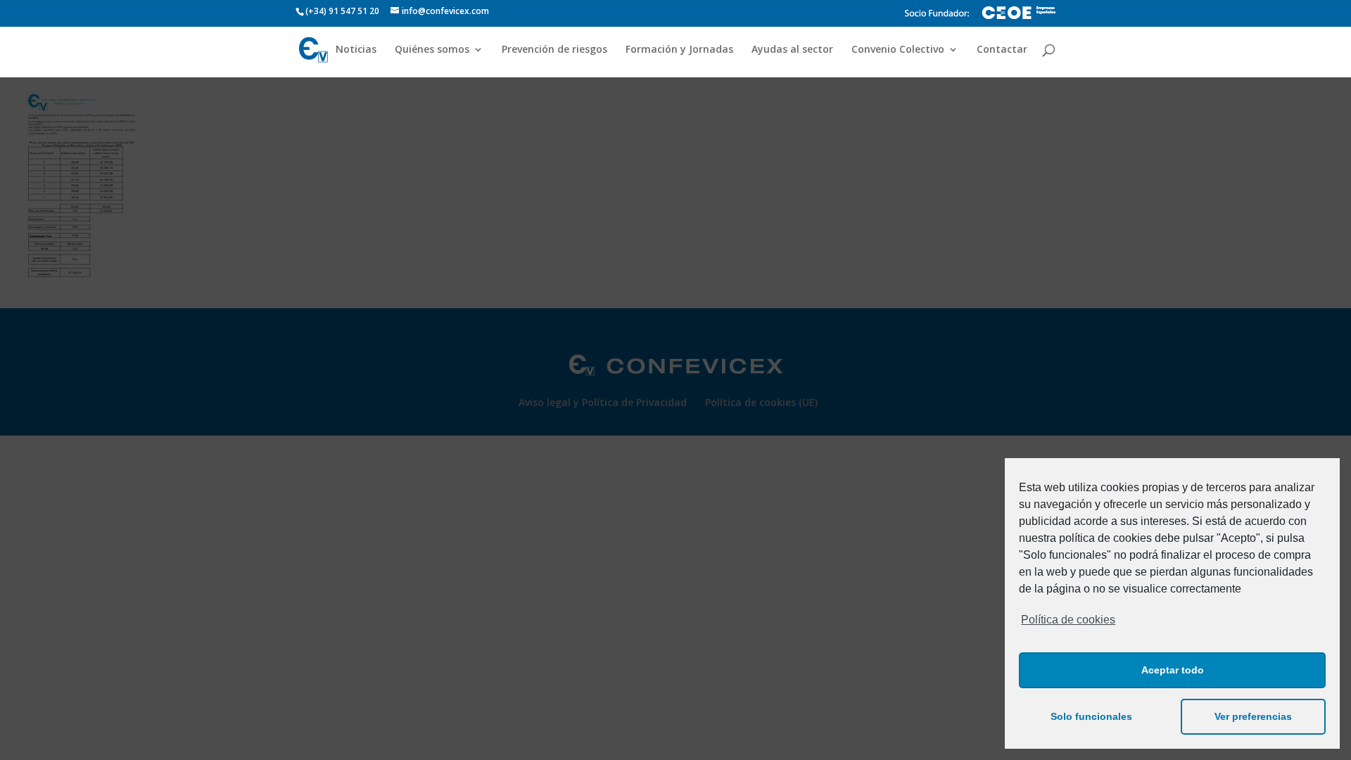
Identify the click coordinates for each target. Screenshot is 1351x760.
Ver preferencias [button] (1253, 716)
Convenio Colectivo (897, 50)
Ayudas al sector (792, 50)
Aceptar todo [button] (1172, 670)
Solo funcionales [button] (1091, 716)
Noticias (356, 50)
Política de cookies (1068, 620)
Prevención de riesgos (554, 50)
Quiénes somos (432, 50)
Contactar (1002, 50)
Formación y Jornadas (679, 50)
